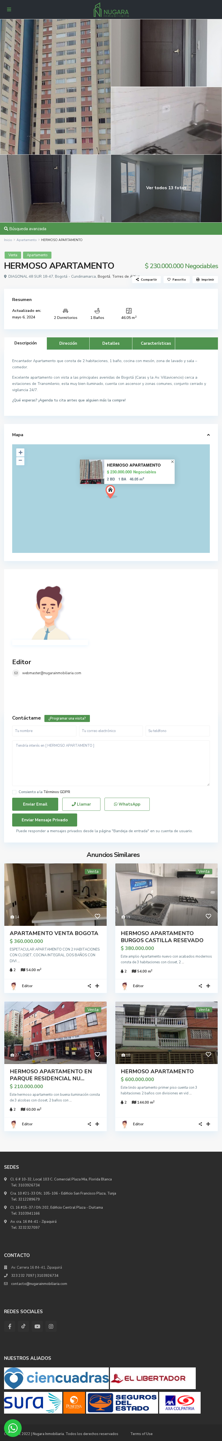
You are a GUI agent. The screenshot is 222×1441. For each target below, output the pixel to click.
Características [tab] (156, 343)
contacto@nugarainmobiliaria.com (39, 1283)
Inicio (8, 240)
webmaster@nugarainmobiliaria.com (51, 673)
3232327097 (29, 1227)
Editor (21, 662)
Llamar (83, 804)
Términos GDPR (56, 792)
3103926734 (29, 1185)
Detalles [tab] (111, 343)
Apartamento (27, 240)
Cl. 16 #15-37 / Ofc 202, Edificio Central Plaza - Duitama (56, 1207)
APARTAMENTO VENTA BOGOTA (54, 933)
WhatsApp (128, 804)
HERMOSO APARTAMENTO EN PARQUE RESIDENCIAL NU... (51, 1075)
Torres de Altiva (126, 276)
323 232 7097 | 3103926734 (34, 1275)
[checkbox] (14, 792)
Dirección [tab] (68, 343)
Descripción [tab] (25, 343)
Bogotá (104, 276)
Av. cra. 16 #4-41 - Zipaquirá (33, 1221)
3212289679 (29, 1199)
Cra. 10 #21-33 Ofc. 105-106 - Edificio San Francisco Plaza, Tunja (62, 1193)
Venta (12, 255)
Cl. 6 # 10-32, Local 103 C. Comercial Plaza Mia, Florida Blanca (61, 1179)
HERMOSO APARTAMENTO (134, 465)
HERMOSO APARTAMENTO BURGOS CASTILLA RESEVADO (162, 937)
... (18, 961)
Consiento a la (44, 792)
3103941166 (29, 1213)
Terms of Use (141, 1434)
